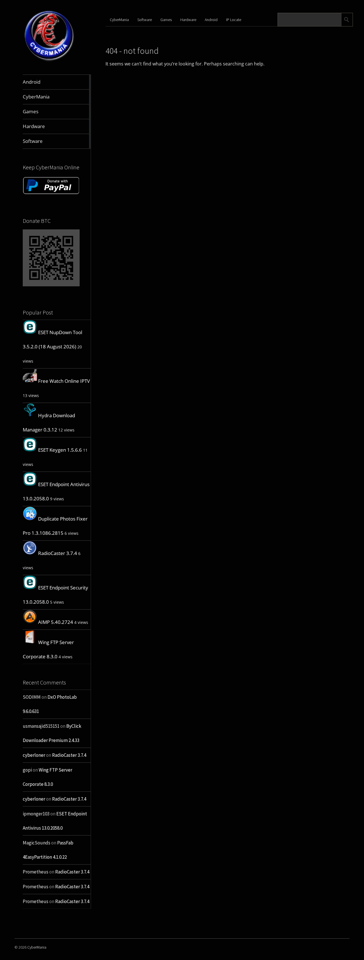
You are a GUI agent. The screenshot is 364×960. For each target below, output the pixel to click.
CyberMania (119, 19)
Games (166, 19)
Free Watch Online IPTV (64, 381)
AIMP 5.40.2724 (55, 622)
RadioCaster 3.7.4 (57, 553)
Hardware (188, 19)
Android (211, 19)
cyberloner (34, 755)
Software (144, 19)
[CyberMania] (49, 61)
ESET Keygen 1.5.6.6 (60, 450)
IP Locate (233, 19)
